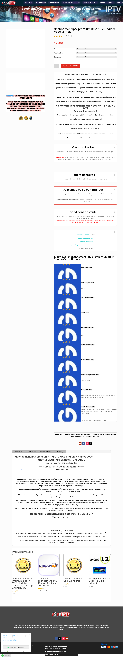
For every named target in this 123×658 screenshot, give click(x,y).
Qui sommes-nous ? (52, 649)
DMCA (64, 649)
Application (58, 53)
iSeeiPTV (10, 96)
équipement (58, 57)
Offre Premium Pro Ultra (10, 638)
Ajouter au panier (70, 66)
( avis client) (67, 36)
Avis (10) (60, 452)
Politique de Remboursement (55, 651)
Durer (56, 49)
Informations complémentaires (40, 452)
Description (19, 452)
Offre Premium (7, 636)
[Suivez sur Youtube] (80, 443)
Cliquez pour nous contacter (17, 647)
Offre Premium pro (19, 636)
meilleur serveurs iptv (92, 436)
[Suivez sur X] (90, 443)
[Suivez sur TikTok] (63, 638)
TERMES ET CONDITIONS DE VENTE (56, 646)
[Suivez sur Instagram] (87, 443)
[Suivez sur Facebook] (83, 443)
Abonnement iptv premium (80, 434)
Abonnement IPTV (51, 654)
